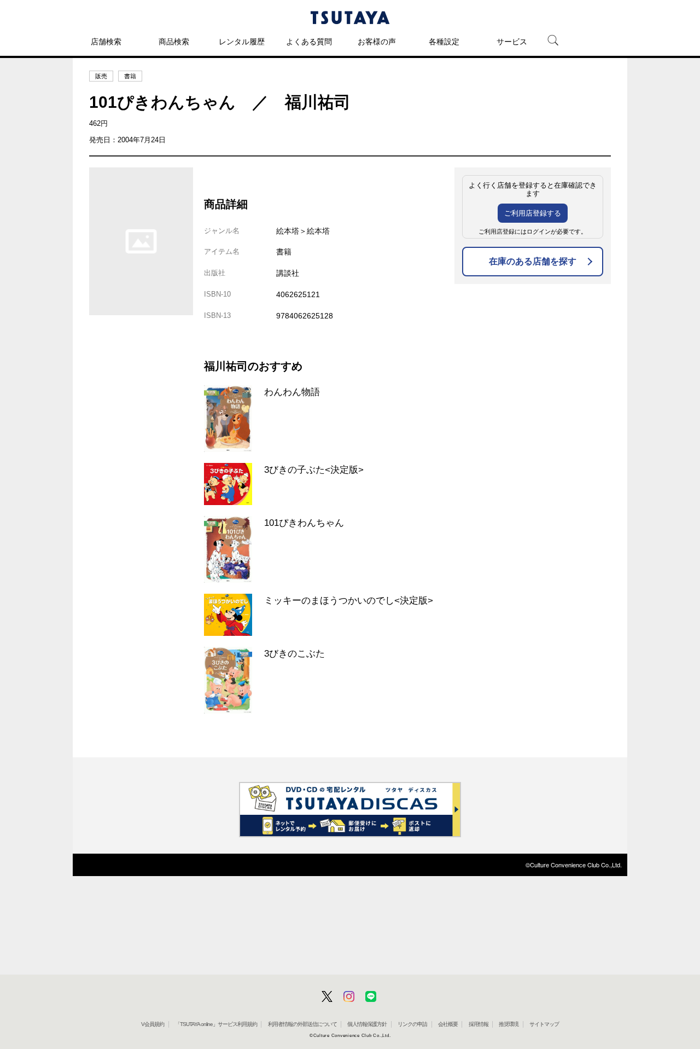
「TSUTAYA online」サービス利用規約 (216, 1024)
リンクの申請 (412, 1024)
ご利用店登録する (532, 213)
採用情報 (478, 1024)
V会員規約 (152, 1024)
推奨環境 (508, 1024)
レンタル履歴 (242, 41)
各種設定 (444, 41)
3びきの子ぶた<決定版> (314, 469)
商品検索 (174, 41)
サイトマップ (544, 1024)
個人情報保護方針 (367, 1024)
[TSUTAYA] (350, 17)
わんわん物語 (292, 391)
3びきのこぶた (294, 653)
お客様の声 (377, 41)
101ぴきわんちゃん (304, 522)
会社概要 (448, 1024)
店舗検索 (106, 41)
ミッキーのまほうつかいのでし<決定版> (348, 600)
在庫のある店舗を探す (532, 261)
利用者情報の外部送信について (302, 1024)
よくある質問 (309, 41)
